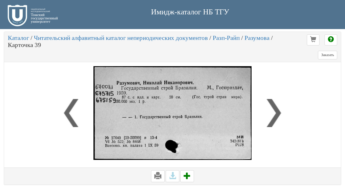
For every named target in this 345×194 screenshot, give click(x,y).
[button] (313, 39)
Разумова (256, 37)
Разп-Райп (226, 37)
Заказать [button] (327, 55)
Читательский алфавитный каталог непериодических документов (121, 37)
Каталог (18, 37)
